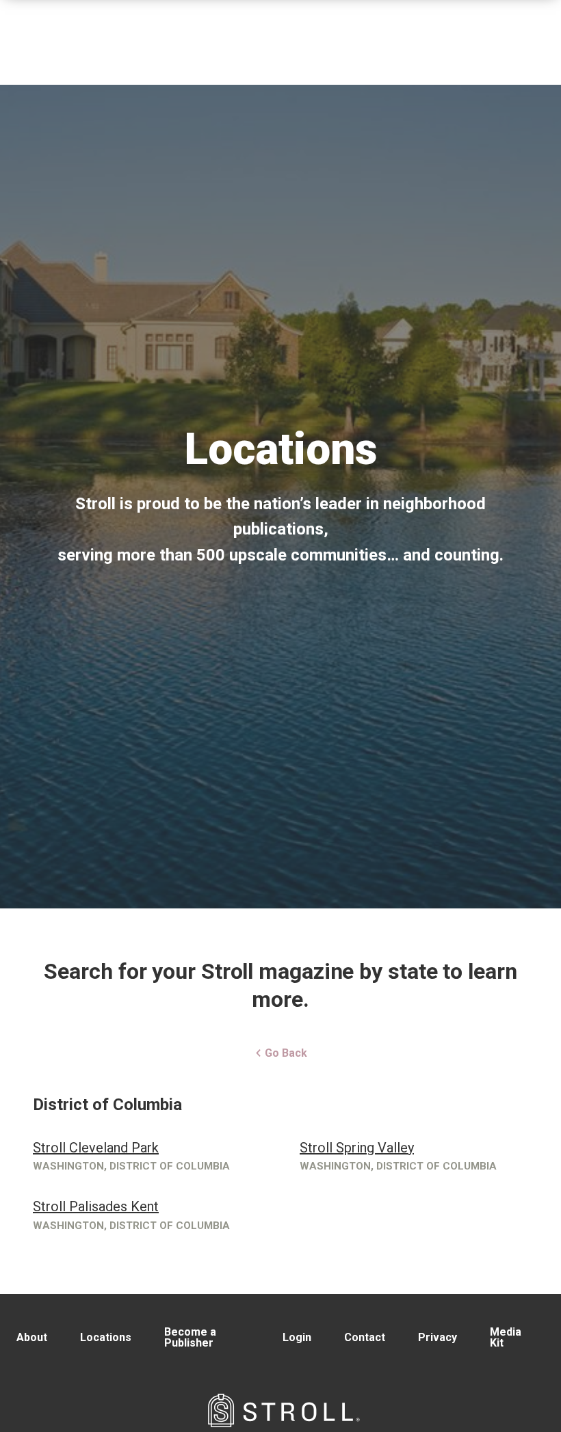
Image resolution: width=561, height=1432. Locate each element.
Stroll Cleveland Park (96, 1147)
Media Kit (505, 1337)
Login (297, 1337)
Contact (364, 1337)
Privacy (437, 1337)
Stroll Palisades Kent (96, 1206)
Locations (105, 1337)
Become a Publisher (190, 1337)
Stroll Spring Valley (357, 1147)
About (31, 1337)
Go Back (284, 1052)
